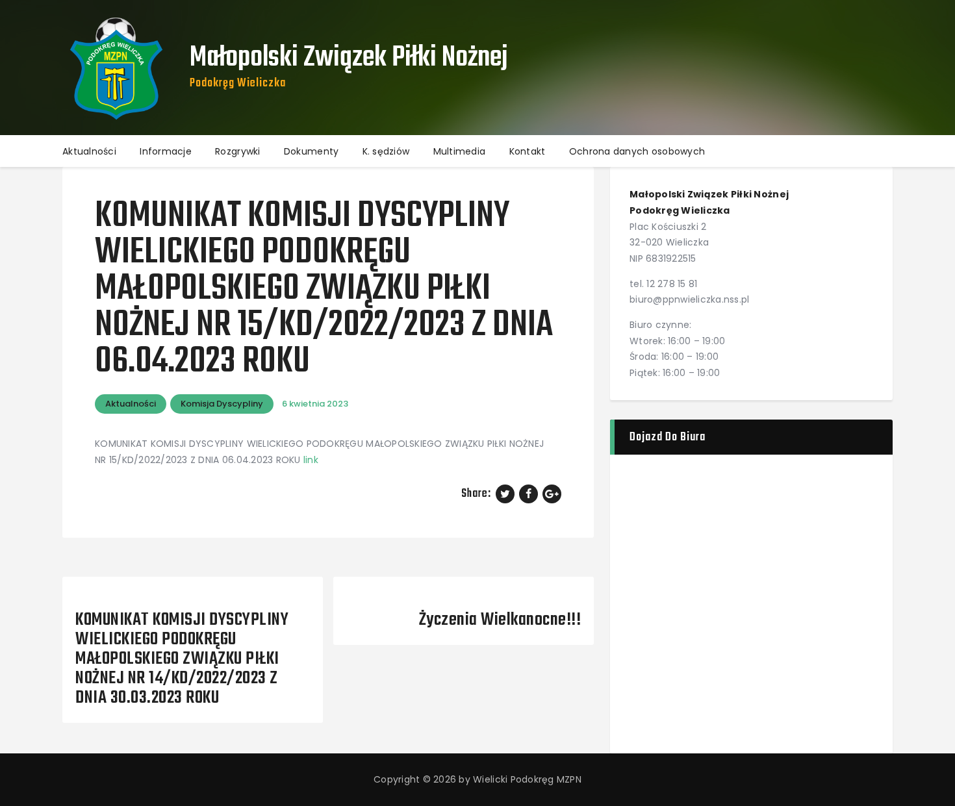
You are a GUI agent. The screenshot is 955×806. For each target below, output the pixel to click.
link (310, 459)
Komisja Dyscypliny (222, 403)
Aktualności (130, 403)
